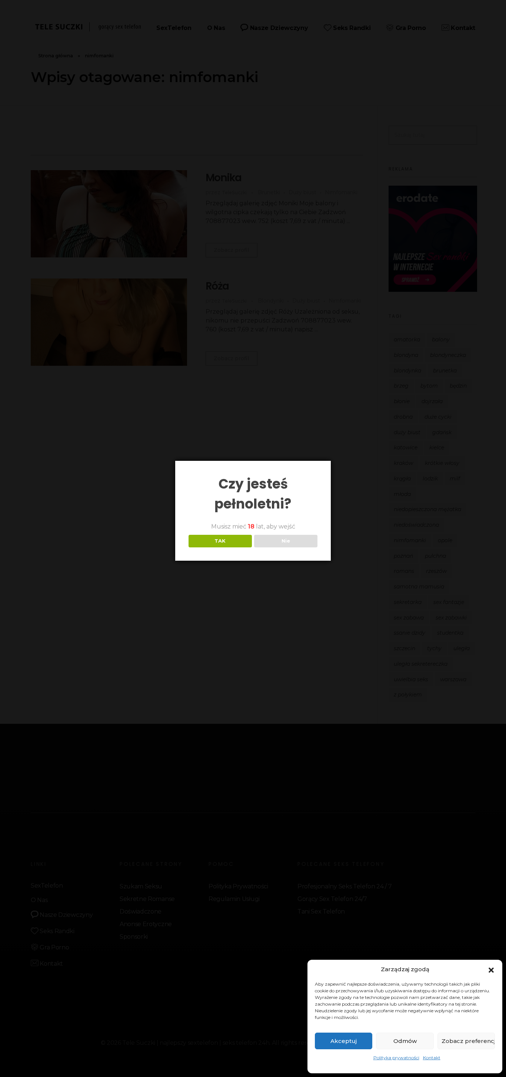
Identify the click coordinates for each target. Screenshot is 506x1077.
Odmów (405, 1040)
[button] (491, 969)
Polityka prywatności (396, 1057)
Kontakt (431, 1057)
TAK (220, 541)
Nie (286, 541)
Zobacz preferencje (468, 1040)
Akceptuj (343, 1040)
